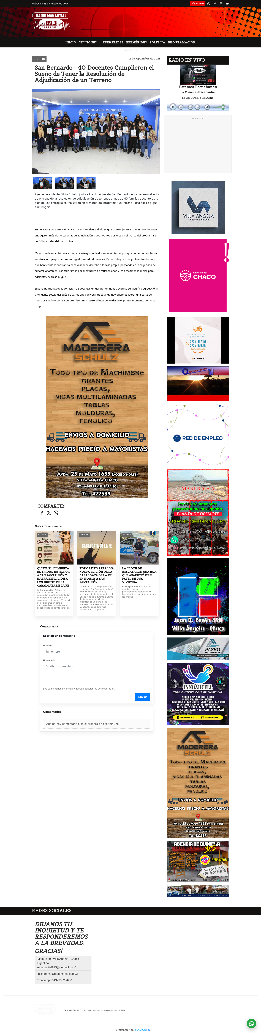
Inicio (71, 42)
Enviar (142, 697)
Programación (181, 42)
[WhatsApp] (209, 4)
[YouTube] (227, 4)
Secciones (88, 42)
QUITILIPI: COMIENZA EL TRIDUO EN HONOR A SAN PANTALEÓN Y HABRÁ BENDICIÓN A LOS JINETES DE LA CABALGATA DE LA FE (53, 577)
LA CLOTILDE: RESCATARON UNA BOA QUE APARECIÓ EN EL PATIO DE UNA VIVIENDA (139, 575)
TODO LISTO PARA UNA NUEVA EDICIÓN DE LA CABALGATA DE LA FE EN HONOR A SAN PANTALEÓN (97, 575)
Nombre (47, 645)
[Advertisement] (198, 146)
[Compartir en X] (49, 513)
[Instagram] (221, 4)
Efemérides (113, 42)
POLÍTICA (157, 42)
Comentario (49, 660)
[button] (187, 4)
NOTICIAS (130, 50)
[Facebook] (215, 4)
